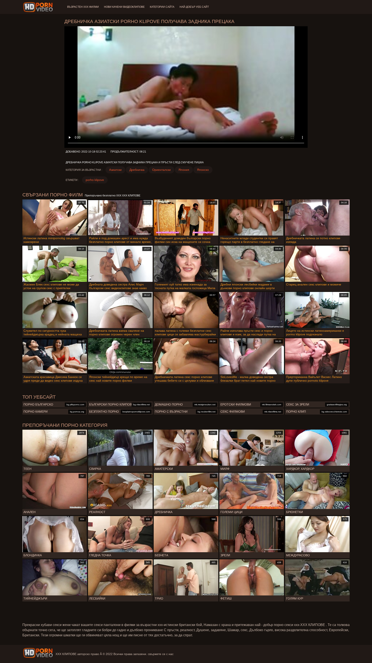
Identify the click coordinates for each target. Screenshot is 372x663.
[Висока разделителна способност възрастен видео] (37, 653)
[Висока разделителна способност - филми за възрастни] (38, 7)
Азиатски (115, 169)
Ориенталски (161, 169)
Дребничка (136, 169)
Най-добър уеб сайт (194, 6)
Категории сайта (162, 6)
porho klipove (95, 180)
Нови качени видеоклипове (124, 6)
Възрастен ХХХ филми (83, 6)
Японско (203, 169)
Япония (183, 169)
